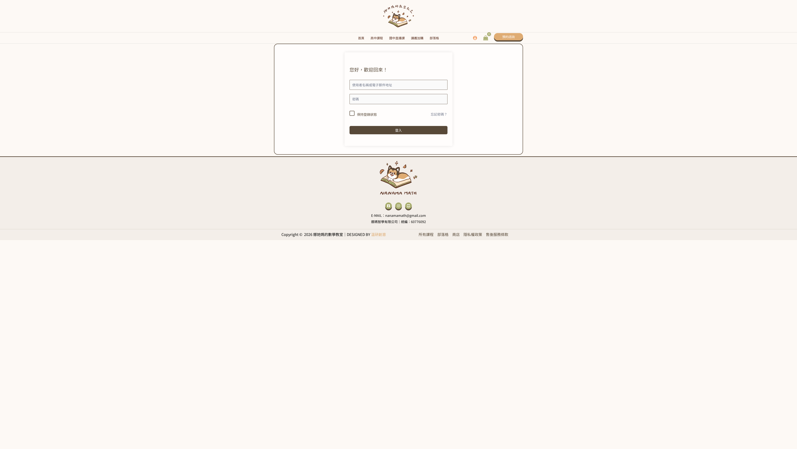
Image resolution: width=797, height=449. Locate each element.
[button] (508, 38)
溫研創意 (378, 234)
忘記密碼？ (439, 114)
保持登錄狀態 (367, 114)
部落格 (443, 234)
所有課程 (426, 234)
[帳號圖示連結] (475, 38)
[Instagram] (398, 205)
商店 (456, 234)
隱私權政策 (472, 234)
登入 (398, 130)
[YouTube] (408, 205)
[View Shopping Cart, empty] (485, 38)
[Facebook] (388, 205)
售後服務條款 (497, 234)
